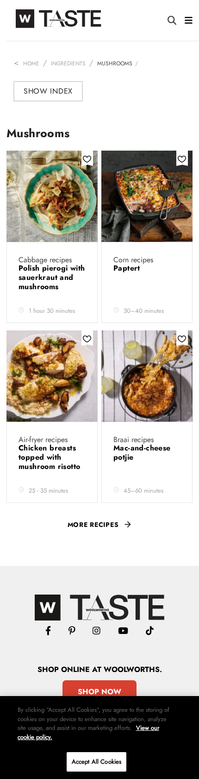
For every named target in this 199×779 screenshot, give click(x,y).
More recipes (93, 524)
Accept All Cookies (96, 761)
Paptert (128, 268)
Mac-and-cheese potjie (142, 452)
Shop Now (99, 691)
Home (31, 63)
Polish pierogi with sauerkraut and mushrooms (52, 277)
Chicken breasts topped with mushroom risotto (51, 457)
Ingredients (68, 63)
